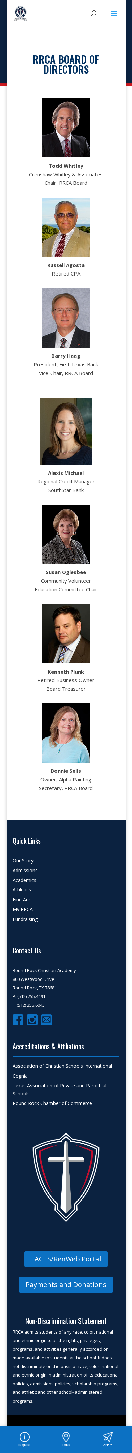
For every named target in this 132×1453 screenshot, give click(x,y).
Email (46, 1019)
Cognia (20, 1076)
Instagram (32, 1019)
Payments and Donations (66, 1284)
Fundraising (25, 919)
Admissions (25, 870)
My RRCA (23, 909)
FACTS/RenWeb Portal (66, 1258)
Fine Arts (22, 899)
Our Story (23, 860)
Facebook (18, 1019)
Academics (24, 880)
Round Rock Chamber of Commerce (52, 1103)
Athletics (22, 889)
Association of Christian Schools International (62, 1066)
